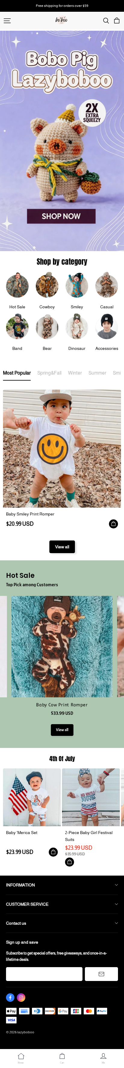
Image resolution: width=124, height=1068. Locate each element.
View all (62, 546)
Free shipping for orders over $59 (62, 6)
